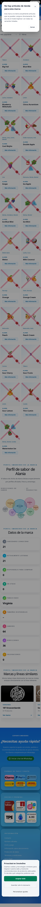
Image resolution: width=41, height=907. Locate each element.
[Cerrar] (35, 6)
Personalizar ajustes (20, 892)
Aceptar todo (20, 879)
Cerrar (32, 27)
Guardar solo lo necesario (20, 885)
